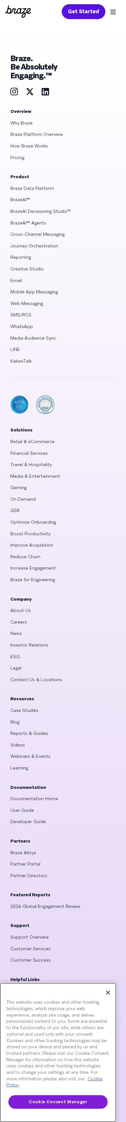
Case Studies (24, 710)
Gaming (18, 487)
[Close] (108, 993)
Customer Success (30, 960)
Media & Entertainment (35, 476)
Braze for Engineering (32, 580)
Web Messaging (26, 303)
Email (16, 280)
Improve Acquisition (31, 545)
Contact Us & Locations (36, 679)
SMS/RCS (20, 315)
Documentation (28, 787)
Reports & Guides (29, 733)
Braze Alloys (23, 852)
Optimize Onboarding (33, 522)
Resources (22, 699)
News (16, 633)
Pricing (17, 157)
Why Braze (21, 123)
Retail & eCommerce (32, 441)
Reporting (20, 257)
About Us (20, 610)
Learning (19, 768)
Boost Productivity (30, 534)
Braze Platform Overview (36, 134)
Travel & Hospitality (31, 464)
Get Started (83, 11)
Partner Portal (25, 864)
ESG (15, 656)
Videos (17, 745)
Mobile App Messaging (34, 292)
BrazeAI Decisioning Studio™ (40, 211)
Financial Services (29, 453)
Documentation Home (34, 798)
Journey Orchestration (34, 246)
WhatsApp (21, 326)
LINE (15, 349)
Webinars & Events (30, 756)
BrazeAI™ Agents (28, 223)
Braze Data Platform (32, 188)
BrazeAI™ (20, 199)
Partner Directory (28, 875)
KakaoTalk (21, 361)
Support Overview (29, 937)
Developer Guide (28, 821)
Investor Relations (29, 645)
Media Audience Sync (33, 338)
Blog (14, 722)
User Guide (22, 810)
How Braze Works (29, 146)
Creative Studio (27, 269)
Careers (18, 622)
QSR (15, 510)
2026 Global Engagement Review (45, 906)
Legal (15, 668)
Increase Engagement (33, 568)
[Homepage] (18, 11)
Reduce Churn (25, 557)
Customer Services (30, 949)
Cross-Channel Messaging (37, 234)
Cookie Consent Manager (58, 1102)
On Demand (23, 499)
